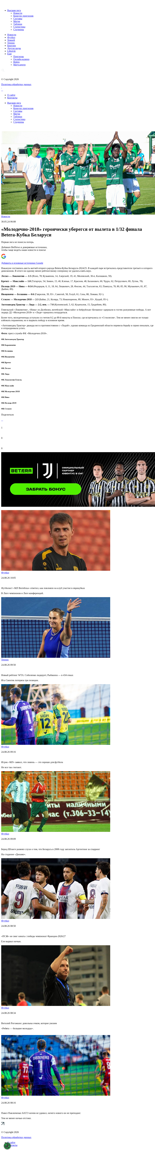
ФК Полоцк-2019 (8, 403)
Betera (16, 62)
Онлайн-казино (21, 59)
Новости (17, 13)
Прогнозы (18, 56)
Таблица (17, 24)
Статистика (19, 26)
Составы (17, 18)
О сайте (11, 95)
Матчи (16, 21)
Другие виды (14, 48)
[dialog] (7, 1145)
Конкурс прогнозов (23, 16)
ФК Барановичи (8, 345)
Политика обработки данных (16, 84)
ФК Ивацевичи (8, 357)
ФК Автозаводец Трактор (12, 339)
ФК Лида (5, 374)
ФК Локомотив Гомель (11, 380)
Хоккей (11, 40)
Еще (9, 53)
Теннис (11, 43)
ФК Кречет (6, 362)
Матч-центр (19, 64)
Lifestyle (11, 51)
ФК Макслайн (7, 386)
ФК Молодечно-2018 (10, 391)
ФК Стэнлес (6, 409)
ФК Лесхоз (6, 368)
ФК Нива (5, 397)
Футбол (11, 37)
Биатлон (11, 45)
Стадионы (18, 29)
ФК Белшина (7, 351)
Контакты (12, 97)
